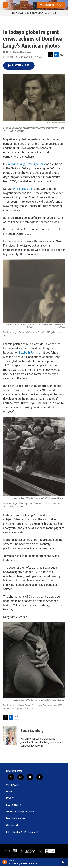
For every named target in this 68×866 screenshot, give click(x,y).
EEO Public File (13, 805)
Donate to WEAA (52, 4)
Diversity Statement (16, 818)
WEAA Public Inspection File (20, 811)
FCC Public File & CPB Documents (22, 832)
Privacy (10, 798)
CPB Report (12, 825)
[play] (5, 862)
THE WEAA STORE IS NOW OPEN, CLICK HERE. (34, 13)
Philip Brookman (23, 188)
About (9, 791)
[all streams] (64, 862)
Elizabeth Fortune (29, 352)
